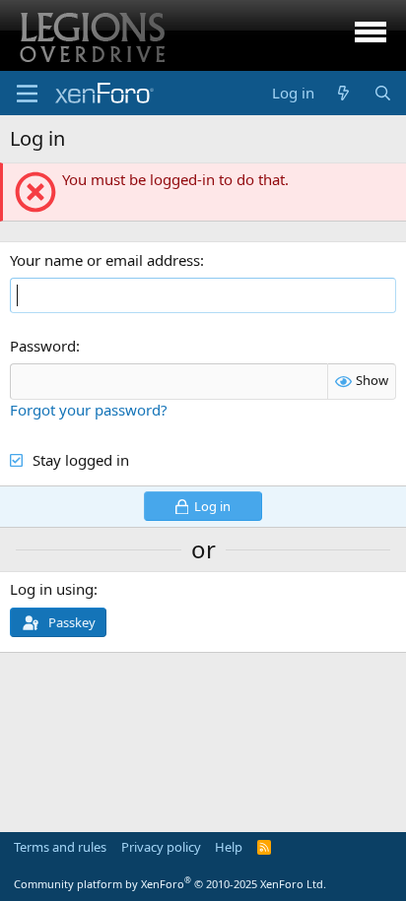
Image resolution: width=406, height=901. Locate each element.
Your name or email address (105, 260)
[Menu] (27, 93)
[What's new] (343, 93)
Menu (371, 35)
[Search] (383, 93)
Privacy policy (161, 847)
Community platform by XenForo (170, 883)
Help (228, 847)
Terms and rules (60, 847)
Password (43, 345)
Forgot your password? (89, 409)
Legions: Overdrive (91, 35)
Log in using (52, 589)
